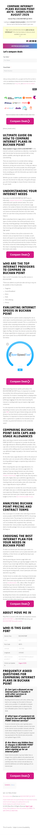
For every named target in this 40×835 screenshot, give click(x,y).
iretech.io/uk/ (32, 799)
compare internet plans (15, 200)
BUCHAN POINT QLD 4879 (27, 796)
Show (12, 785)
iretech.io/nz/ (6, 802)
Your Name (6, 57)
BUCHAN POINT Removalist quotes (12, 621)
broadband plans (12, 583)
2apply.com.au (15, 802)
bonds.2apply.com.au (9, 804)
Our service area (7, 796)
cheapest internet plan (9, 475)
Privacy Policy (18, 83)
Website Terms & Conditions (29, 83)
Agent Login (29, 806)
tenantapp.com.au (23, 799)
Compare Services (20, 804)
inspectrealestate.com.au (10, 799)
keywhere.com (24, 802)
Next (34, 89)
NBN (7, 412)
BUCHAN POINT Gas (9, 619)
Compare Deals (19, 121)
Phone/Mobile (6, 67)
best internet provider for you (24, 496)
